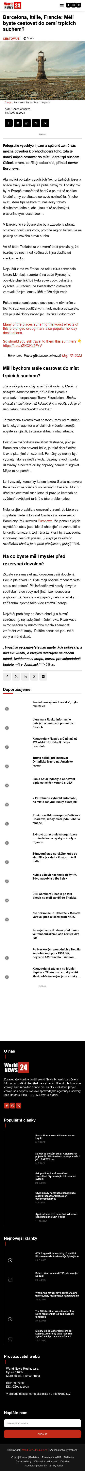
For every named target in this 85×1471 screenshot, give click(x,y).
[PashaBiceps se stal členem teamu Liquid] (19, 1138)
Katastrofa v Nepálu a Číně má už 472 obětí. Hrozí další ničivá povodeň (55, 742)
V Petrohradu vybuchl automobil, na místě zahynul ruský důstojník (55, 800)
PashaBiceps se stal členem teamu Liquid (55, 1137)
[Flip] (45, 123)
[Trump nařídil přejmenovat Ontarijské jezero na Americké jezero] (17, 762)
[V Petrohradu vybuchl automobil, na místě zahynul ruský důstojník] (17, 801)
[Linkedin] (27, 123)
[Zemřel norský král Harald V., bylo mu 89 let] (17, 705)
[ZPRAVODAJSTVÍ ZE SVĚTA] (13, 5)
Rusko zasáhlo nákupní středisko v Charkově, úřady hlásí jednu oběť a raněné (56, 819)
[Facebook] (68, 5)
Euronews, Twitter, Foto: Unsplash (32, 102)
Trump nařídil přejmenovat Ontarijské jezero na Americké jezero (53, 761)
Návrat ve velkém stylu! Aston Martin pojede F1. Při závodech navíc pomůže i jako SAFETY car (57, 1156)
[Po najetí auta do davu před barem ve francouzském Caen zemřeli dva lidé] (17, 935)
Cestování (11, 38)
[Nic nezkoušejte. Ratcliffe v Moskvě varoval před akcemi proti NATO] (17, 916)
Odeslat (42, 1434)
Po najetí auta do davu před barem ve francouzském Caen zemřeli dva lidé (56, 934)
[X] (78, 5)
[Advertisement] (42, 1013)
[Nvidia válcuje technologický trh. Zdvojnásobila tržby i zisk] (17, 877)
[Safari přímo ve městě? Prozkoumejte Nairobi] (19, 1276)
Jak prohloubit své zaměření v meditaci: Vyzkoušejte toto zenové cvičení (55, 1176)
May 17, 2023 (72, 355)
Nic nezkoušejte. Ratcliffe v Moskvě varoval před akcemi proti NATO (56, 915)
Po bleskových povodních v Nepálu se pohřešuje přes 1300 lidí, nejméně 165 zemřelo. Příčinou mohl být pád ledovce (57, 955)
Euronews (45, 520)
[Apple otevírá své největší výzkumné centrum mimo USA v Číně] (19, 1217)
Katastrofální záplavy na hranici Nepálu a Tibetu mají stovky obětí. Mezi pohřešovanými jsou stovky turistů (56, 974)
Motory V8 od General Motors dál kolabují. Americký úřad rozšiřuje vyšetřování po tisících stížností (54, 1333)
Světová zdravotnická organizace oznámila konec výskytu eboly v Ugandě (55, 838)
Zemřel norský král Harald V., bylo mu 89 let (55, 704)
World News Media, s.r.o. (35, 1449)
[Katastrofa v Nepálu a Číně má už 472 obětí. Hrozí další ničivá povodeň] (17, 743)
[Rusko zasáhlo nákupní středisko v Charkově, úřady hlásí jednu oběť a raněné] (17, 820)
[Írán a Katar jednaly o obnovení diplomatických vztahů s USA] (17, 781)
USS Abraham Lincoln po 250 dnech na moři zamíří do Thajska (54, 896)
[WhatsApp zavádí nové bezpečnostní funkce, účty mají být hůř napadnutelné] (19, 1296)
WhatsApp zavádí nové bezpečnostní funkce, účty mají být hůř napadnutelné (57, 1294)
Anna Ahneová (21, 108)
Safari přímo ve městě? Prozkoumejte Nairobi (56, 1274)
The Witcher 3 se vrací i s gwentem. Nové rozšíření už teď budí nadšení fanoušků (55, 1313)
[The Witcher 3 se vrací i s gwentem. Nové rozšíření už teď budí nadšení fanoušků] (19, 1315)
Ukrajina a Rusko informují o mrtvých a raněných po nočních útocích (54, 723)
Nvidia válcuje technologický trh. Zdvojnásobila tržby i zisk (55, 877)
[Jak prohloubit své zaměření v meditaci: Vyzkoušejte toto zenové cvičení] (19, 1178)
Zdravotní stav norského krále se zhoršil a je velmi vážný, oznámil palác (55, 857)
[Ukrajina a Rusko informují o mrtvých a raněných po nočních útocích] (17, 724)
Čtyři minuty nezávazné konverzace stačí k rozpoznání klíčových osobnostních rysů (55, 1195)
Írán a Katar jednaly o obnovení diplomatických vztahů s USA (54, 781)
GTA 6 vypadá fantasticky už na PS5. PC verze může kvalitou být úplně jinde (57, 1255)
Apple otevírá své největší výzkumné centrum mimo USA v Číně (56, 1215)
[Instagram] (73, 5)
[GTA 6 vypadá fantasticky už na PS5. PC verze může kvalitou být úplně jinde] (19, 1256)
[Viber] (36, 123)
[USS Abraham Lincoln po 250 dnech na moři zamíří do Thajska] (17, 896)
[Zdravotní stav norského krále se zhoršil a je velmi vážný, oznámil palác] (17, 858)
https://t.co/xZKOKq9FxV (22, 345)
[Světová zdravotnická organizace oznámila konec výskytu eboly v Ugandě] (17, 839)
